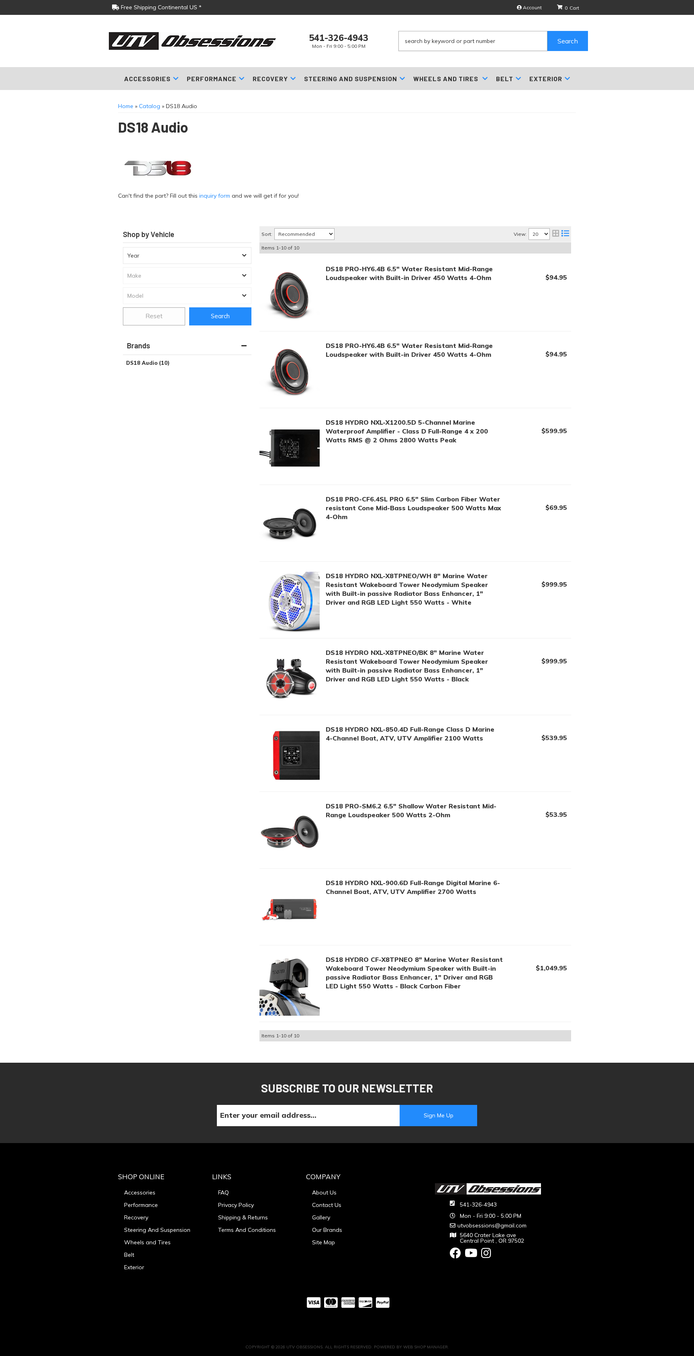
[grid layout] (555, 234)
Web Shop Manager (425, 1347)
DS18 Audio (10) (147, 363)
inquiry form (214, 195)
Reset (154, 316)
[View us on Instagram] (486, 1255)
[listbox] (187, 255)
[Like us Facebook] (455, 1255)
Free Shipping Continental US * (160, 7)
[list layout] (565, 234)
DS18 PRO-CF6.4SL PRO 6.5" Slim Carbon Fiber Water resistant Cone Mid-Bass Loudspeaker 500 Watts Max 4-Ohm (413, 508)
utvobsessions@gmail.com (492, 1225)
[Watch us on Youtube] (471, 1255)
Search (220, 316)
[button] (493, 41)
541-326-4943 (478, 1204)
